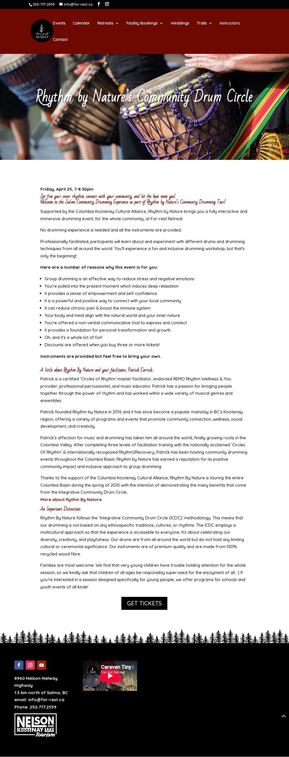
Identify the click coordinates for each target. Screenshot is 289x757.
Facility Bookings (142, 23)
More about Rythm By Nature (71, 499)
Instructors (230, 23)
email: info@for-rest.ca (39, 699)
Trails (202, 23)
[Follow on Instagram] (30, 665)
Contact (60, 39)
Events (59, 23)
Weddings (180, 23)
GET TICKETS (144, 603)
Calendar (81, 23)
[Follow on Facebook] (18, 665)
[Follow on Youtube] (41, 665)
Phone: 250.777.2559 (35, 707)
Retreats (105, 23)
